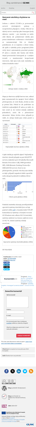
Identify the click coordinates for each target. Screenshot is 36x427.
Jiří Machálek (12, 258)
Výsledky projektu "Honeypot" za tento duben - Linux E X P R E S (17, 285)
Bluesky (25, 371)
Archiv (3, 8)
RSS (31, 371)
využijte (8, 323)
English (32, 8)
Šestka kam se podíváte (11, 355)
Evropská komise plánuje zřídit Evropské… (15, 349)
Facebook (6, 371)
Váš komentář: (10, 295)
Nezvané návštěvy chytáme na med (16, 18)
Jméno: (8, 309)
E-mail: (8, 315)
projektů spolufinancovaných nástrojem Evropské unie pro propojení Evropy (13, 419)
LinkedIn (19, 371)
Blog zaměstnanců (18, 2)
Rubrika (11, 8)
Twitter (12, 371)
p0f (14, 210)
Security (12, 260)
